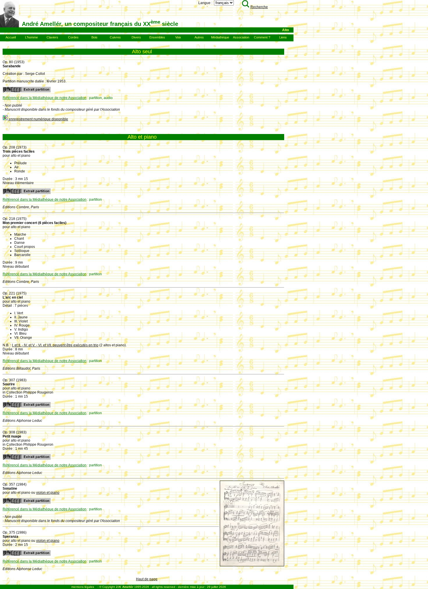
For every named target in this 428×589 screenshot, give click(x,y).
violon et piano (47, 493)
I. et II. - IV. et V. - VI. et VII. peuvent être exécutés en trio (55, 345)
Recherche (259, 7)
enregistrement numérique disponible (38, 119)
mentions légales (82, 586)
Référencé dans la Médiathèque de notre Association (44, 98)
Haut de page (147, 579)
